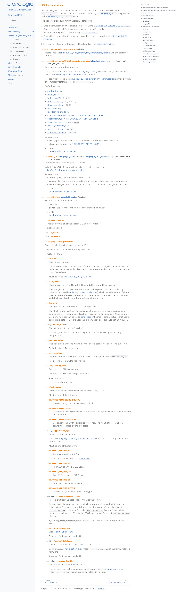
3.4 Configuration (17, 51)
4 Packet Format (15, 63)
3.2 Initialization (16, 43)
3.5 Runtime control (18, 55)
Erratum (11, 79)
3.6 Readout (14, 59)
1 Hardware (13, 28)
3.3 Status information (19, 47)
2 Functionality (14, 32)
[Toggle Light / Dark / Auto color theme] (130, 4)
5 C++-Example (14, 67)
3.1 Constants (15, 39)
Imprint (101, 589)
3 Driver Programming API (19, 35)
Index (10, 83)
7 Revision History (15, 75)
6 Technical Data (15, 71)
